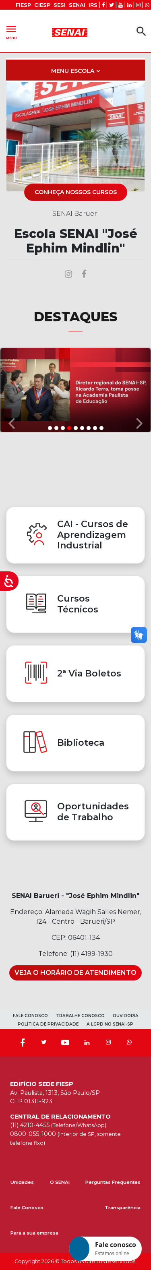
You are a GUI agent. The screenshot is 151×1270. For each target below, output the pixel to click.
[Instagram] (108, 1043)
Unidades (22, 1182)
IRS (93, 5)
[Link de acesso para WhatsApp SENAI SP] (147, 5)
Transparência (123, 1207)
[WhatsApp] (129, 1043)
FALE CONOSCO (30, 1015)
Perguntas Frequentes (113, 1182)
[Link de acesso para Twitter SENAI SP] (111, 5)
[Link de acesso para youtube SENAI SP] (120, 5)
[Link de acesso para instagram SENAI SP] (138, 5)
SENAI (77, 5)
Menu (11, 31)
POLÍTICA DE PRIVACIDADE (48, 1024)
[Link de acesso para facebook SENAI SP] (103, 5)
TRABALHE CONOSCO (80, 1015)
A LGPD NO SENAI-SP (110, 1024)
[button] (11, 389)
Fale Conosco (26, 1207)
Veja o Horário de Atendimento (75, 972)
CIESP (42, 5)
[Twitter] (44, 1043)
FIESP (23, 5)
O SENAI (60, 1182)
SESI (60, 5)
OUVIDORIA (126, 1015)
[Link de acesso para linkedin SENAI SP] (129, 5)
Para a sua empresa (34, 1233)
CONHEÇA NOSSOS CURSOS (76, 192)
